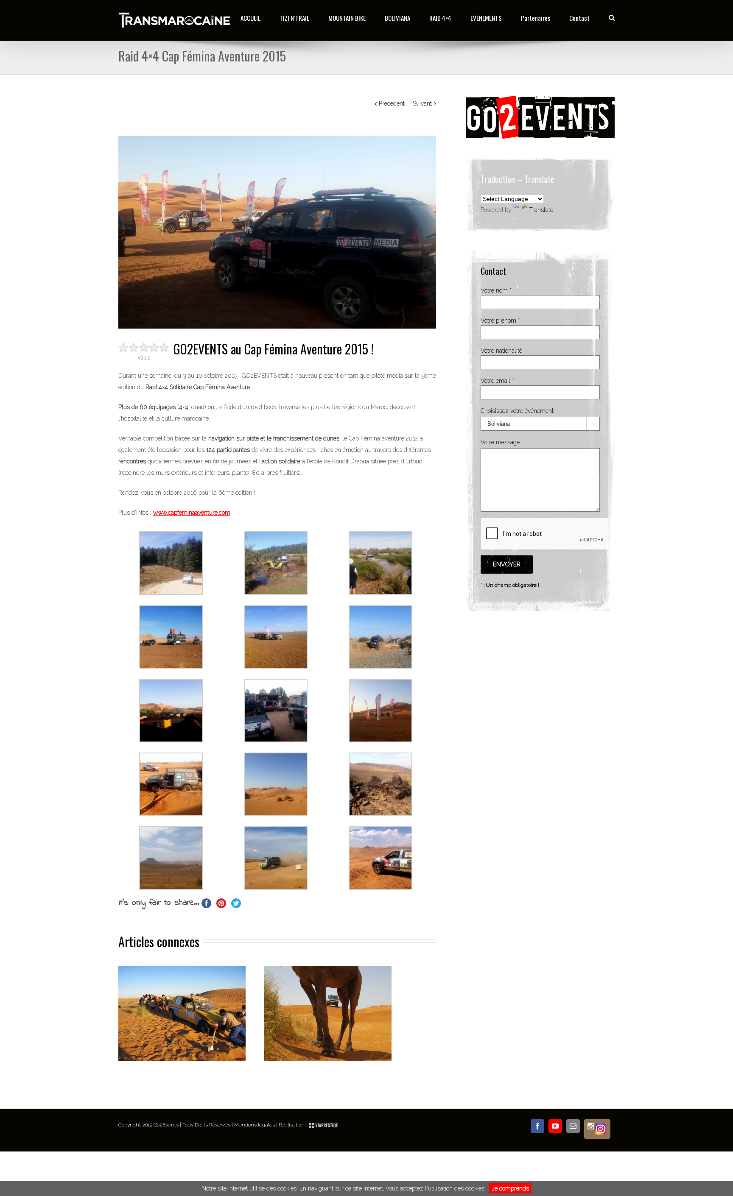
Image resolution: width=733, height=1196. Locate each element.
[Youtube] (555, 1126)
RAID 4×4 (440, 17)
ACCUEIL (250, 17)
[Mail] (573, 1126)
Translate (541, 209)
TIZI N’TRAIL (294, 17)
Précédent (392, 103)
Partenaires (535, 17)
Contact (579, 17)
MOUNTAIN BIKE (347, 17)
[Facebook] (537, 1126)
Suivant (422, 103)
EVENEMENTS (486, 17)
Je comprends (510, 1188)
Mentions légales (254, 1125)
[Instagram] (597, 1129)
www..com (191, 512)
